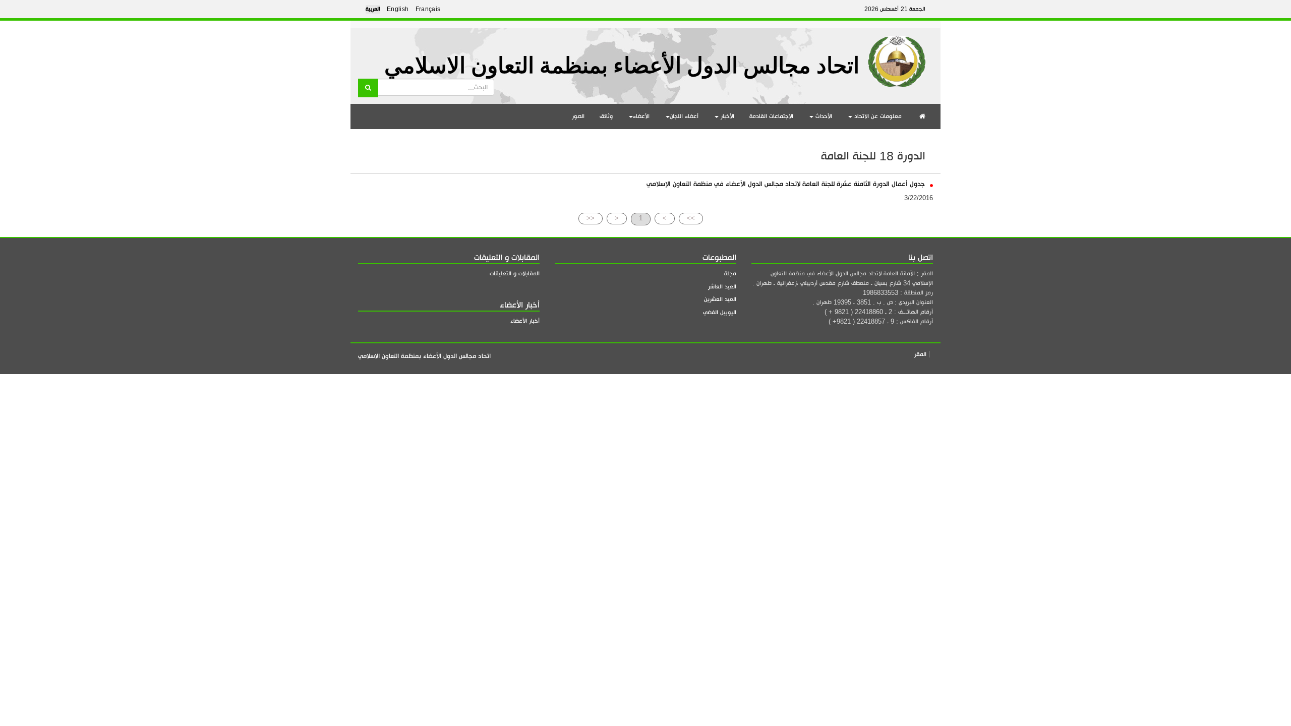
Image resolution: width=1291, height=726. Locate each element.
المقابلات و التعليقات (515, 273)
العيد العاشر (722, 286)
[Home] (897, 57)
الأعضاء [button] (641, 116)
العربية (373, 9)
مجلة (730, 273)
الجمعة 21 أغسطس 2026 (894, 9)
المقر (920, 354)
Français (428, 9)
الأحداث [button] (822, 116)
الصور (578, 116)
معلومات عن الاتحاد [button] (877, 116)
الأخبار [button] (726, 116)
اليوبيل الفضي (719, 312)
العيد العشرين (720, 299)
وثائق (606, 116)
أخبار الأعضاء (525, 321)
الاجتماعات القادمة (771, 116)
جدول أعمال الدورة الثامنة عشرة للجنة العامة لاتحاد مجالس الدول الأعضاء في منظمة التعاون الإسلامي (787, 183)
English (398, 9)
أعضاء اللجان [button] (684, 116)
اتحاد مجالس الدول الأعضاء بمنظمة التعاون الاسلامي (621, 65)
